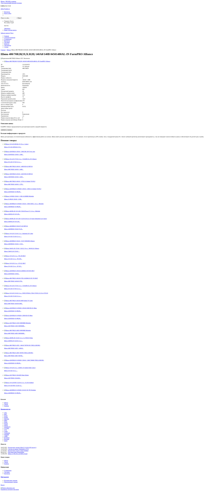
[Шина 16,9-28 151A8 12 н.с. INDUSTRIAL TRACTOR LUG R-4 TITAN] (26, 293)
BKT (5, 414)
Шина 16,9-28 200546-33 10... (12, 147)
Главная (6, 36)
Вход (11, 33)
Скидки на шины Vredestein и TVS (18, 449)
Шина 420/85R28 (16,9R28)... (12, 191)
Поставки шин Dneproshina (16, 452)
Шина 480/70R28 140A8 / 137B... (14, 184)
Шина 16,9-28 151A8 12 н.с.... (13, 236)
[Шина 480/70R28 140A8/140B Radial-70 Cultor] (18, 300)
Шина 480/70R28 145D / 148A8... (14, 348)
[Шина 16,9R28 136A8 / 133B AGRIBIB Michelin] (19, 196)
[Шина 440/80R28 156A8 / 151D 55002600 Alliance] (19, 241)
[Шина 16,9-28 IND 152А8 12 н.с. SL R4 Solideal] (19, 382)
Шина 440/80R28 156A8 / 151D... (14, 244)
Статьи (6, 47)
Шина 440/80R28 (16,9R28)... (12, 206)
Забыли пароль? (5, 33)
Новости (6, 44)
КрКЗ (5, 441)
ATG (5, 412)
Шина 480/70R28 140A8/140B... (13, 303)
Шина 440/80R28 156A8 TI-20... (13, 229)
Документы (7, 45)
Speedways (7, 426)
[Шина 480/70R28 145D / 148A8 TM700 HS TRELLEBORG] (22, 345)
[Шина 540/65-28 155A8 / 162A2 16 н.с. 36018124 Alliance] (21, 248)
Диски (6, 404)
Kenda (6, 417)
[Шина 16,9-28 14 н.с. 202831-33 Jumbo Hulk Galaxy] (20, 367)
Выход (3, 485)
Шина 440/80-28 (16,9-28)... (12, 214)
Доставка (7, 42)
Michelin (6, 419)
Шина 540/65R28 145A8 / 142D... (14, 177)
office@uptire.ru (5, 9)
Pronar (6, 423)
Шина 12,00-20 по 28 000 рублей (17, 454)
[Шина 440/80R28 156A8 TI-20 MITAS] (16, 226)
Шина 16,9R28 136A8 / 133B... (13, 199)
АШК (6, 436)
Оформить (7, 28)
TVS (5, 430)
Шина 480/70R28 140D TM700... (13, 355)
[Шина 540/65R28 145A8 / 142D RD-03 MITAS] (18, 174)
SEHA (6, 425)
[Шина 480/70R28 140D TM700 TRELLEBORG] (18, 353)
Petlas (5, 422)
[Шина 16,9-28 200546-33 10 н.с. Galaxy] (16, 144)
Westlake (6, 434)
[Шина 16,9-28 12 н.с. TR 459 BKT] (15, 256)
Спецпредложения (9, 37)
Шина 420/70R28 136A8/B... (12, 378)
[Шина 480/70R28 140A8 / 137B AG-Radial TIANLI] (19, 181)
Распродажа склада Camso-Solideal (18, 450)
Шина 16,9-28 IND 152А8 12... (13, 385)
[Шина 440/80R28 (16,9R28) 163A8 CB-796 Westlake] (20, 390)
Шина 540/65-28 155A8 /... (12, 251)
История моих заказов (10, 480)
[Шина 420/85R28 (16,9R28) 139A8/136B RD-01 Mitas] (20, 308)
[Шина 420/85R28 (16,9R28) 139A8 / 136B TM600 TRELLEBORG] (24, 360)
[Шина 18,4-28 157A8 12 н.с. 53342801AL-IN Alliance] (20, 159)
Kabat (5, 416)
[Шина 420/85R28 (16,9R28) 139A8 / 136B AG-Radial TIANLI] (22, 189)
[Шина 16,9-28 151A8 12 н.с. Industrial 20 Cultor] (18, 233)
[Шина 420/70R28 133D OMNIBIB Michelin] (17, 323)
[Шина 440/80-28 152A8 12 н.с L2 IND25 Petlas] (18, 338)
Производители (5, 409)
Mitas (5, 420)
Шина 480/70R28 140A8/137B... (13, 281)
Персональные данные (11, 482)
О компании (7, 39)
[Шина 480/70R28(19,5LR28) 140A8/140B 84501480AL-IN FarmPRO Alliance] (27, 61)
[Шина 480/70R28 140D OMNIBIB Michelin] (17, 330)
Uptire (6, 431)
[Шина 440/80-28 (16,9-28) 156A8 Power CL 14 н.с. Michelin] (22, 211)
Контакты (7, 12)
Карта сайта (7, 13)
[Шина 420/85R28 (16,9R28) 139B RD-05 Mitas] (18, 315)
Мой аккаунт (5, 477)
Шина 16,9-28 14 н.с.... (11, 370)
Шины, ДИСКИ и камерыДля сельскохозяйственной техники (11, 2)
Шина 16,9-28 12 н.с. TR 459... (13, 259)
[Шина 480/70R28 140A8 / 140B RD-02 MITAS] (18, 166)
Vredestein (7, 433)
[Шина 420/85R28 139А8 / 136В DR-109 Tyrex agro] (19, 151)
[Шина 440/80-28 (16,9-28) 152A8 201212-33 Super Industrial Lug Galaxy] (25, 218)
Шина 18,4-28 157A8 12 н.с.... (13, 162)
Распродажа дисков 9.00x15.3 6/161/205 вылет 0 (22, 447)
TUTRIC (6, 428)
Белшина (6, 437)
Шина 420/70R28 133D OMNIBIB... (14, 326)
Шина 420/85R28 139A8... (11, 273)
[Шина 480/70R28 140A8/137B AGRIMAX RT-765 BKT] (21, 278)
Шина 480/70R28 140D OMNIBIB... (14, 333)
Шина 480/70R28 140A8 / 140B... (14, 169)
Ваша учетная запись (10, 30)
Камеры (6, 406)
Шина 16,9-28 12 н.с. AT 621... (13, 266)
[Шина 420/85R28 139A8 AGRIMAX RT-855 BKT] (19, 271)
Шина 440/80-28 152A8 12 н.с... (13, 341)
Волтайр (6, 439)
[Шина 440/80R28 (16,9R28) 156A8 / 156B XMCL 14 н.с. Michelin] (24, 203)
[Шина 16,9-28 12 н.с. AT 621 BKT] (15, 263)
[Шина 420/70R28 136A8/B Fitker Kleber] (16, 375)
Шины (9, 50)
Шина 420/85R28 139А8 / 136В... (14, 154)
